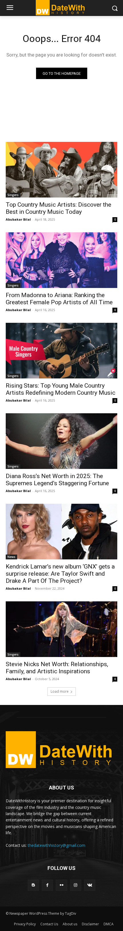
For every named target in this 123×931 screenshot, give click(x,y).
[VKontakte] (89, 885)
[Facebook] (47, 885)
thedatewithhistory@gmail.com (56, 845)
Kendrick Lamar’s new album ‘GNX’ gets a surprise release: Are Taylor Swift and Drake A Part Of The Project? (60, 573)
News (11, 557)
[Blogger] (33, 885)
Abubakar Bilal (18, 219)
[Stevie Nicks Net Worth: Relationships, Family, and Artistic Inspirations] (61, 629)
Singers (13, 195)
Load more (60, 691)
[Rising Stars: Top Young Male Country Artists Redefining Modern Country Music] (61, 350)
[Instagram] (75, 885)
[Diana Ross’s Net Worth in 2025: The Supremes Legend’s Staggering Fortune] (61, 441)
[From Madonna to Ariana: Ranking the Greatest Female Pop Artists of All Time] (61, 260)
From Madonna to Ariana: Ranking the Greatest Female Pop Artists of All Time (59, 299)
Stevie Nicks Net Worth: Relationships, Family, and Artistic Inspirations (57, 668)
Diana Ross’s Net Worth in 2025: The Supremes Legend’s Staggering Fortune (57, 480)
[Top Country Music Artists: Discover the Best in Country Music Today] (61, 170)
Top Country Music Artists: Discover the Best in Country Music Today (58, 208)
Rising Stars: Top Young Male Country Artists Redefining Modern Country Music (60, 389)
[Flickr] (61, 885)
